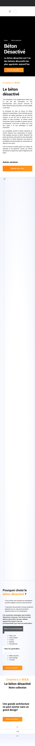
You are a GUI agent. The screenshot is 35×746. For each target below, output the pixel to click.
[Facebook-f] (16, 3)
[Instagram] (19, 3)
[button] (31, 11)
